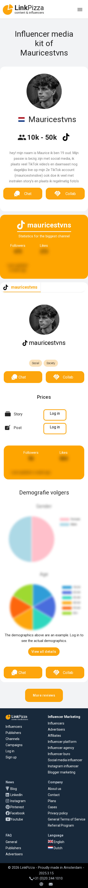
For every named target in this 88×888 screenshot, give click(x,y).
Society (50, 363)
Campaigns (14, 745)
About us (54, 789)
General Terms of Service (66, 819)
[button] (44, 651)
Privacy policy (58, 813)
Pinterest (17, 807)
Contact (54, 795)
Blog (13, 789)
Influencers (14, 727)
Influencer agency (61, 748)
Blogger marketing (61, 772)
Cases (52, 807)
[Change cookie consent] (41, 884)
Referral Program (61, 825)
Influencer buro (59, 754)
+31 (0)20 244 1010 (48, 878)
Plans (52, 801)
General (11, 842)
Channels (12, 739)
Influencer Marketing (64, 717)
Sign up (11, 757)
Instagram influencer (63, 766)
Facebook (17, 813)
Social (35, 363)
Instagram (18, 801)
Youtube (16, 819)
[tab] (20, 287)
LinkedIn (16, 795)
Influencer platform (62, 742)
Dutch (57, 848)
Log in (10, 751)
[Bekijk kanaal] (65, 140)
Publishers (13, 733)
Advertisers (56, 729)
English (58, 842)
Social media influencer (65, 760)
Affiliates (54, 735)
